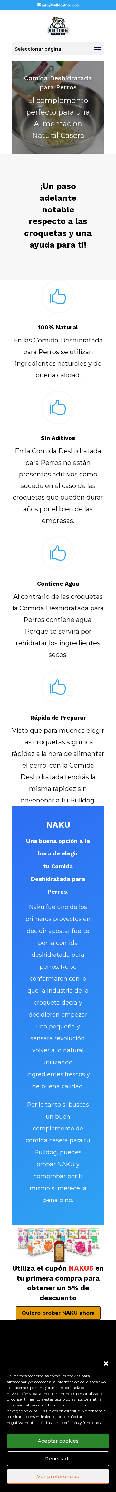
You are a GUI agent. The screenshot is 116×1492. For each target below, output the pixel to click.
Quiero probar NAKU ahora (58, 1313)
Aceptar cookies (58, 1441)
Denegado (58, 1459)
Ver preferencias (58, 1476)
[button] (106, 1363)
